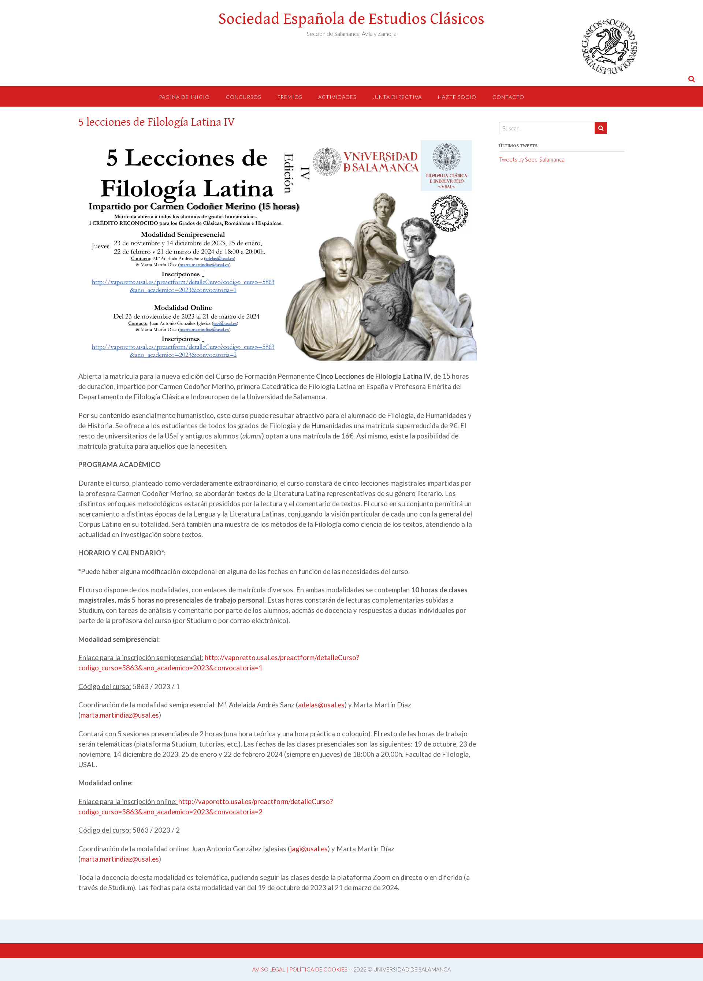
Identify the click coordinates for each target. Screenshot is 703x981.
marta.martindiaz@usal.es (120, 715)
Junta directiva (397, 97)
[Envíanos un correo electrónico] (658, 78)
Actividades (337, 97)
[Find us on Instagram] (669, 78)
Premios (289, 97)
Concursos (243, 97)
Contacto (508, 97)
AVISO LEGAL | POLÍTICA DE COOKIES (299, 969)
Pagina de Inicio (184, 97)
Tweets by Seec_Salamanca (532, 159)
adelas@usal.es (321, 705)
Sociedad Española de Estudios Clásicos (351, 19)
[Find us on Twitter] (680, 78)
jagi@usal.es (309, 849)
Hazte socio (457, 97)
